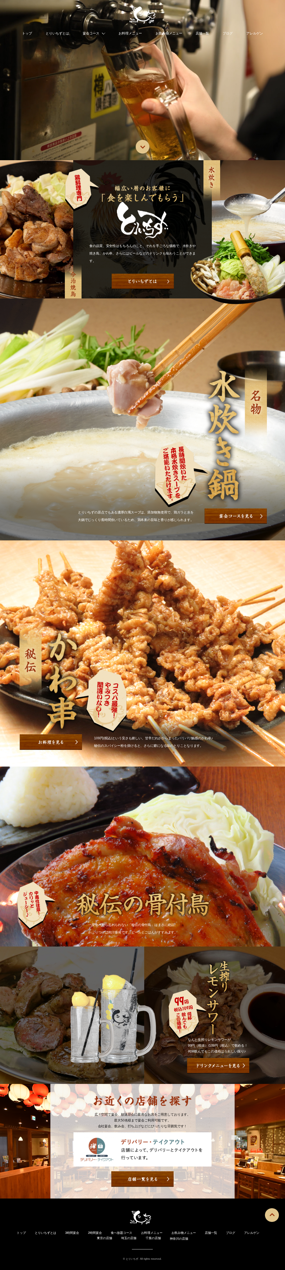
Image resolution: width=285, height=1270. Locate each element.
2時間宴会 (95, 1232)
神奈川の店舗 (179, 1238)
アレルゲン (254, 33)
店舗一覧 (202, 33)
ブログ (228, 33)
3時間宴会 (72, 1232)
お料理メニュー (130, 33)
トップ (27, 33)
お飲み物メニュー (169, 33)
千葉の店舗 (153, 1238)
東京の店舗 (104, 1238)
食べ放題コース (121, 1232)
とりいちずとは (57, 33)
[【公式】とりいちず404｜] (142, 16)
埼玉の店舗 (128, 1238)
